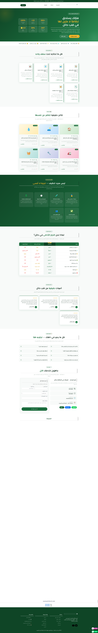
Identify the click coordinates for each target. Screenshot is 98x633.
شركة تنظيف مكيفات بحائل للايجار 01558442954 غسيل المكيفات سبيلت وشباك (42, 516)
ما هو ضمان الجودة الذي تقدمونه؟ (34, 355)
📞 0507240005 (28, 617)
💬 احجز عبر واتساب (74, 36)
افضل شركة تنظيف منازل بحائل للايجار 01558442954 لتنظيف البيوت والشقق (41, 553)
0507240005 (71, 393)
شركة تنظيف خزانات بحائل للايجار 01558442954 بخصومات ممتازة (38, 591)
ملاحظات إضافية (44, 400)
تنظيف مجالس (58, 619)
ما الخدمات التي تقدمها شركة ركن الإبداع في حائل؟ (64, 346)
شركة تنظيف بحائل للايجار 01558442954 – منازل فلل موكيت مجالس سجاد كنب (41, 478)
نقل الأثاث (59, 623)
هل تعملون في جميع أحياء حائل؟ (64, 355)
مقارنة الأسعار (44, 621)
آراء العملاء (44, 623)
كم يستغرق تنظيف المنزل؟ (34, 346)
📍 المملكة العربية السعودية (27, 623)
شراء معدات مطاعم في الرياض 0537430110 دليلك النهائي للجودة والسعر (40, 440)
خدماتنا (52, 5)
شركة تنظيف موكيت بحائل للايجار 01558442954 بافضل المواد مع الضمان (40, 497)
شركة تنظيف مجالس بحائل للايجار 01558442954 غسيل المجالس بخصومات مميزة (42, 572)
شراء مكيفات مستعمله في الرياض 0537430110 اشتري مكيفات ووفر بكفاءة (40, 459)
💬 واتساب (74, 407)
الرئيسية (58, 5)
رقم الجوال (32, 386)
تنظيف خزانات (58, 621)
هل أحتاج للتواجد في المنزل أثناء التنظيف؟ (34, 359)
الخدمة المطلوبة (44, 391)
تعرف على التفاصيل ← (74, 79)
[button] (52, 5)
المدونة (45, 5)
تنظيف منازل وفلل (58, 617)
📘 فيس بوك (68, 407)
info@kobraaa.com (69, 398)
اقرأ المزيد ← (63, 145)
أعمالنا (45, 619)
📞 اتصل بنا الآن (64, 36)
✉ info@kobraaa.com (28, 621)
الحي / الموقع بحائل (44, 396)
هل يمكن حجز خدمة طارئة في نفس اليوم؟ (64, 359)
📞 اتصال (61, 407)
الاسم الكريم (45, 386)
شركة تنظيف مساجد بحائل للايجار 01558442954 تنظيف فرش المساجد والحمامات (42, 534)
